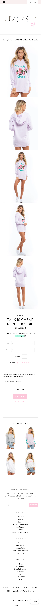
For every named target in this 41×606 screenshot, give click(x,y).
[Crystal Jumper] (10, 463)
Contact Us (20, 553)
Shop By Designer (20, 569)
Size (8, 343)
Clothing (20, 572)
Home (5, 40)
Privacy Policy (20, 548)
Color (8, 350)
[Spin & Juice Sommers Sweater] (30, 438)
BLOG (24, 587)
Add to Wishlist (20, 402)
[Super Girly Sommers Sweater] (10, 438)
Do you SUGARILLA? (20, 524)
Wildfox (20, 316)
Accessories (20, 577)
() (33, 2)
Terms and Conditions (20, 551)
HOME (5, 587)
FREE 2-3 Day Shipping (20, 532)
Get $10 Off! (20, 527)
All (18, 40)
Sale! (20, 579)
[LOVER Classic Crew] (30, 463)
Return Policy (20, 545)
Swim (20, 574)
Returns (20, 519)
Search (20, 522)
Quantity (17, 356)
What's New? (20, 566)
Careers (20, 530)
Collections (12, 40)
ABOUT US (34, 587)
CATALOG (15, 587)
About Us (20, 517)
